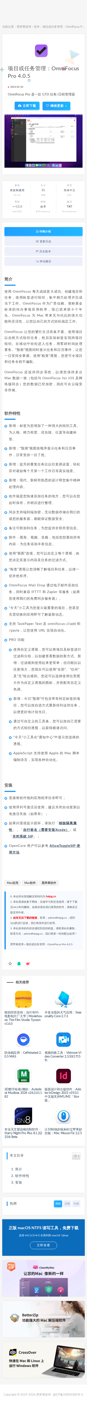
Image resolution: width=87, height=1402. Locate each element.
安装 (18, 1182)
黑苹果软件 (49, 883)
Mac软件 (30, 883)
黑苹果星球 (24, 26)
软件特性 (22, 1176)
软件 (37, 26)
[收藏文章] (10, 964)
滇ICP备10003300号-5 (68, 1394)
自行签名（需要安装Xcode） (46, 830)
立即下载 (29, 105)
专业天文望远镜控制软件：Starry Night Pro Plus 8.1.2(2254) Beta (23, 1133)
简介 (18, 1169)
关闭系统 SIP (22, 836)
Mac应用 (12, 883)
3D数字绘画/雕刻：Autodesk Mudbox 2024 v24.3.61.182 (23, 1093)
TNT (69, 206)
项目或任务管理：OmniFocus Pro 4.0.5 (49, 944)
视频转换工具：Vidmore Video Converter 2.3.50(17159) (63, 1056)
